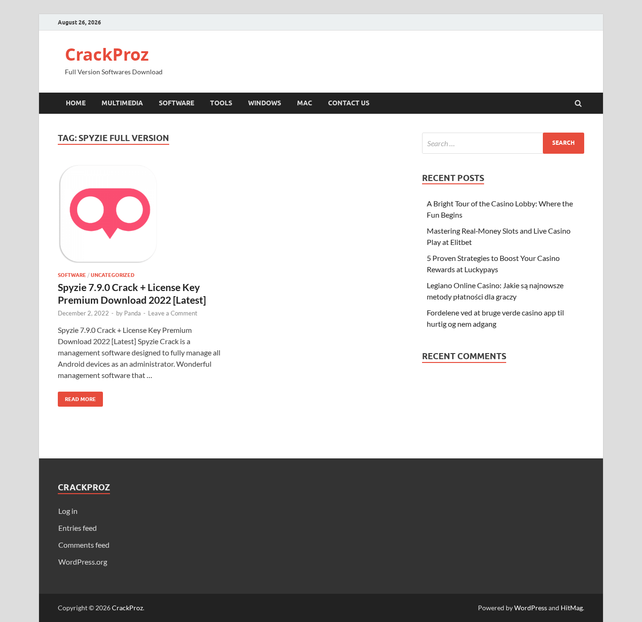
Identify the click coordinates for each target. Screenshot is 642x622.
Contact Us (348, 103)
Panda (132, 313)
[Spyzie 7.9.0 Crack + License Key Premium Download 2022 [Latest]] (139, 217)
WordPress (530, 608)
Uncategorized (112, 275)
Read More (77, 397)
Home (76, 103)
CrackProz (107, 54)
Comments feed (84, 544)
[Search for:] (503, 143)
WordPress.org (82, 561)
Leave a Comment (172, 313)
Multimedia (122, 103)
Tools (221, 103)
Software (176, 103)
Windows (264, 103)
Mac (304, 103)
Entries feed (77, 527)
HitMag (572, 608)
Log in (68, 510)
